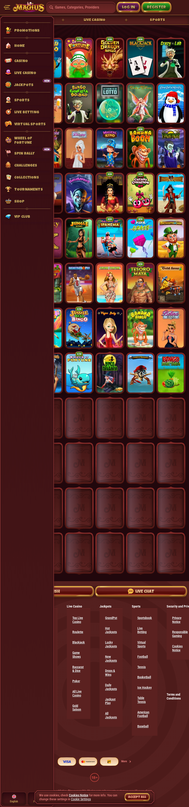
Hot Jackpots (111, 630)
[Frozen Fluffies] (171, 103)
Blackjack (78, 642)
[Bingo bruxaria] (109, 373)
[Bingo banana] (140, 328)
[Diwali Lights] (109, 193)
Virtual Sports (141, 644)
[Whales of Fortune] (79, 373)
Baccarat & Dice (78, 669)
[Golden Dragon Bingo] (109, 58)
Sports (157, 19)
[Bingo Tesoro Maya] (140, 283)
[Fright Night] (171, 148)
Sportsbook (144, 618)
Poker (76, 681)
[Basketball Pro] (79, 283)
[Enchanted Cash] (171, 238)
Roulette (77, 632)
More (124, 761)
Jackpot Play (110, 701)
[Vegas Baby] (109, 328)
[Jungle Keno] (79, 238)
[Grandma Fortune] (79, 58)
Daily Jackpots (111, 687)
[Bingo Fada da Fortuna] (140, 103)
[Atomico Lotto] (109, 103)
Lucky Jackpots (111, 644)
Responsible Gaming (180, 634)
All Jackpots (111, 715)
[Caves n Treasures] (140, 373)
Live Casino (95, 19)
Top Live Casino (77, 620)
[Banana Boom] (140, 148)
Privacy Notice (176, 620)
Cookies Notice (177, 648)
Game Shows (76, 654)
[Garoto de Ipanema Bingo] (109, 238)
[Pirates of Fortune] (171, 193)
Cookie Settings (81, 799)
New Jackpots (111, 658)
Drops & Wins (110, 672)
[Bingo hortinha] (171, 373)
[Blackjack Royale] (140, 58)
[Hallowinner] (79, 193)
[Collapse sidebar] (7, 7)
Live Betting (142, 630)
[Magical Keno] (109, 148)
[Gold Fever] (171, 283)
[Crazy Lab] (171, 58)
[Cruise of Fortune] (109, 283)
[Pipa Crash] (140, 238)
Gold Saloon (76, 708)
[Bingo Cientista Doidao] (79, 103)
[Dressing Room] (79, 148)
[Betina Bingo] (171, 328)
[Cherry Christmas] (140, 193)
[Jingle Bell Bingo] (79, 328)
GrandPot (111, 618)
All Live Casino (77, 693)
